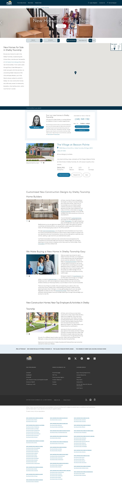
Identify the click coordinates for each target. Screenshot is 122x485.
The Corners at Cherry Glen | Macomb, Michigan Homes (91, 349)
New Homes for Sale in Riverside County (33, 433)
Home (27, 7)
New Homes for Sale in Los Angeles (32, 428)
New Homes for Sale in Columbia (80, 439)
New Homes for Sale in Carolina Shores (57, 472)
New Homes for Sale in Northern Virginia (81, 467)
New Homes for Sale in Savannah (32, 470)
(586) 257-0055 (61, 151)
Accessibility (80, 382)
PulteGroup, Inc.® (30, 384)
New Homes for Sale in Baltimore (56, 425)
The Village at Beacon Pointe (73, 144)
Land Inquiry (80, 388)
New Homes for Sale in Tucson (31, 421)
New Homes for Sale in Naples (31, 454)
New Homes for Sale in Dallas (79, 459)
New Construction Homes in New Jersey (59, 454)
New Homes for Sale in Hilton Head (80, 444)
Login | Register (93, 2)
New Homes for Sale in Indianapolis (32, 481)
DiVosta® (28, 377)
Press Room (79, 379)
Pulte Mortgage (52, 279)
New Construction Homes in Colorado (35, 440)
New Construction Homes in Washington (83, 471)
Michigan (33, 7)
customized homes (76, 218)
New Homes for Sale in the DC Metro (56, 426)
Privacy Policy (67, 399)
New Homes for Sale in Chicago (31, 476)
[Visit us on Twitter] (75, 359)
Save (86, 175)
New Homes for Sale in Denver (31, 442)
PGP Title (54, 375)
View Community (63, 175)
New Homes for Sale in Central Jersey (56, 459)
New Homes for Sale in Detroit (55, 437)
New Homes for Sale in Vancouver (80, 475)
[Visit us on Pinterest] (82, 359)
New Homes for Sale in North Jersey (56, 457)
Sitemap (54, 384)
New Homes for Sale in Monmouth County (57, 456)
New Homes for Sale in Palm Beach (32, 458)
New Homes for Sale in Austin (79, 457)
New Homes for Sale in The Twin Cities (57, 443)
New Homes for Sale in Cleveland (80, 419)
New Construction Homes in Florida (34, 446)
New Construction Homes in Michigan (58, 436)
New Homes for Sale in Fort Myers (32, 449)
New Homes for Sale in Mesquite (55, 450)
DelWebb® (28, 375)
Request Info (76, 175)
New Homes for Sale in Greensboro (56, 475)
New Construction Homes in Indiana (34, 479)
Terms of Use (57, 399)
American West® (30, 382)
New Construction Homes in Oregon (82, 425)
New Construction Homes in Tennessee (82, 450)
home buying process (70, 261)
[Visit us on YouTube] (88, 359)
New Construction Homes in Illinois (34, 474)
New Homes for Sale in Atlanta (31, 468)
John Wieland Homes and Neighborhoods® (37, 379)
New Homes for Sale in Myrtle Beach (80, 446)
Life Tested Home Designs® (12, 62)
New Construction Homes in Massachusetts (60, 430)
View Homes (61, 26)
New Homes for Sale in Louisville (56, 419)
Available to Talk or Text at (82, 115)
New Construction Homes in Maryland (59, 423)
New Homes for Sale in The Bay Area (32, 426)
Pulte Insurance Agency (58, 377)
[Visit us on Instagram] (95, 359)
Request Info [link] (82, 130)
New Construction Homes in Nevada (58, 447)
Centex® (28, 372)
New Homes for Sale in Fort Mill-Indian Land (81, 441)
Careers (54, 382)
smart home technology (49, 231)
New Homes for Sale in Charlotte (56, 473)
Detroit (38, 7)
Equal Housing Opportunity (83, 372)
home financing (77, 276)
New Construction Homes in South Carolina (84, 436)
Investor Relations (56, 379)
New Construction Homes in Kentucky (59, 418)
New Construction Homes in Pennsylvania (83, 430)
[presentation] (1, 23)
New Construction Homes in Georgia (34, 467)
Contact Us (102, 2)
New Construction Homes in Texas (82, 455)
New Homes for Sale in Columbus (80, 421)
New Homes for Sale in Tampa (31, 461)
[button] (21, 3)
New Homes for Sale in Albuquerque (56, 465)
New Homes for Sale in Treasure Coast (33, 463)
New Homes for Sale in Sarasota (31, 459)
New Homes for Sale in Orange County (33, 430)
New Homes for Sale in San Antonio (80, 462)
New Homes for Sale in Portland (79, 426)
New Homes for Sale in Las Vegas (56, 448)
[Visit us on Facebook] (69, 359)
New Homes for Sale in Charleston (80, 437)
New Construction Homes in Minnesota (59, 441)
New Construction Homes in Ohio (81, 418)
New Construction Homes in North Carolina (60, 470)
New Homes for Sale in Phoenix (31, 419)
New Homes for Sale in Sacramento (32, 435)
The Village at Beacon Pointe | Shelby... (63, 349)
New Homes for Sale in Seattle (79, 473)
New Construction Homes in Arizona (34, 418)
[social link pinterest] (43, 163)
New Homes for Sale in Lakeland (32, 453)
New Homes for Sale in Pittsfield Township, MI (39, 349)
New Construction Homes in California (35, 425)
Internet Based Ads (81, 375)
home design (68, 221)
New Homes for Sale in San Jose (31, 437)
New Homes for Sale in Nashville (79, 451)
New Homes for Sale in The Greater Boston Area (58, 432)
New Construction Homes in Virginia (82, 466)
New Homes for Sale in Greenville (80, 443)
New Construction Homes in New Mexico (59, 463)
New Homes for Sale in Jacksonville (32, 451)
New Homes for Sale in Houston (79, 460)
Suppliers (79, 377)
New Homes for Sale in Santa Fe (55, 466)
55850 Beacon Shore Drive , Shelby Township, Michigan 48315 (76, 148)
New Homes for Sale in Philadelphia (80, 432)
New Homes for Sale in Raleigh (55, 477)
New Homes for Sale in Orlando (31, 456)
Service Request (112, 2)
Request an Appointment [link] (82, 126)
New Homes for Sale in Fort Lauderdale (33, 448)
